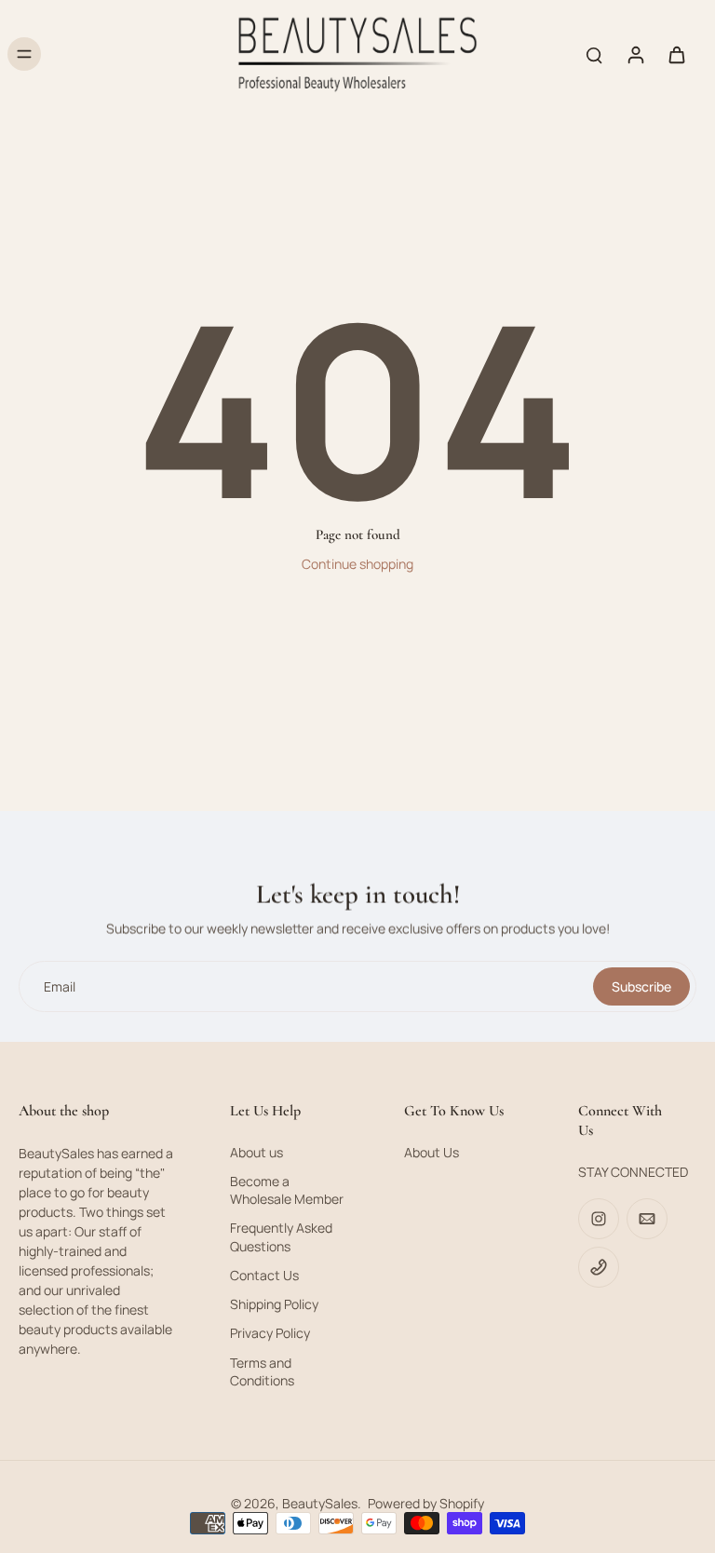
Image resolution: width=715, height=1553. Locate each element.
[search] (593, 54)
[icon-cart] (675, 54)
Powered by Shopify (426, 1503)
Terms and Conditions (262, 1371)
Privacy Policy (270, 1333)
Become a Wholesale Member (287, 1190)
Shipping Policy (274, 1304)
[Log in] (634, 54)
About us (256, 1152)
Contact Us (264, 1275)
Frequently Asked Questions (281, 1236)
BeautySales (320, 1503)
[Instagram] (598, 1218)
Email (59, 986)
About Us (431, 1152)
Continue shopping (357, 564)
